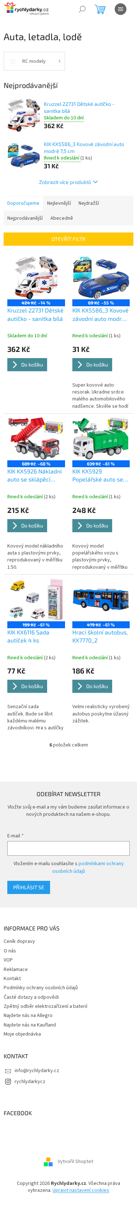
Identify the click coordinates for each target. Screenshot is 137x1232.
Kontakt (12, 978)
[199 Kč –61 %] (36, 599)
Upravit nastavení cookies (81, 1190)
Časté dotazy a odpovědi (31, 997)
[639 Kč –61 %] (101, 438)
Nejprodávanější (25, 218)
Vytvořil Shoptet (75, 1161)
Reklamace (16, 969)
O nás (10, 951)
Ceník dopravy (19, 941)
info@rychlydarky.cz (37, 1070)
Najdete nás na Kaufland (30, 1025)
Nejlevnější (59, 203)
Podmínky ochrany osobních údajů (41, 987)
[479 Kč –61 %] (101, 599)
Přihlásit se (28, 887)
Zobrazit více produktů (65, 182)
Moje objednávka (22, 1034)
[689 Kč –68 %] (36, 438)
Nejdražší (89, 203)
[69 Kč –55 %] (101, 277)
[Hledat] (82, 9)
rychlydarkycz (30, 1081)
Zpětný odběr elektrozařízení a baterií (45, 1006)
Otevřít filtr (68, 239)
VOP (8, 960)
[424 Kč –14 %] (36, 277)
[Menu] (120, 9)
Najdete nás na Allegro (28, 1015)
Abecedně (61, 218)
